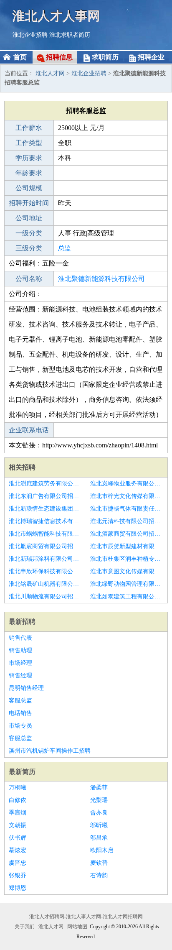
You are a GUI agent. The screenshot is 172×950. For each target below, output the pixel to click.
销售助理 (20, 650)
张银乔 (17, 875)
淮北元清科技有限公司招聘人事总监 (126, 521)
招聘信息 (59, 57)
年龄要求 (28, 172)
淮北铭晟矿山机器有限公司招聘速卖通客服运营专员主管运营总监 (45, 584)
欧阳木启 (102, 850)
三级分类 (28, 248)
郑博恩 (17, 888)
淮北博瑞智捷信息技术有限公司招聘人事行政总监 (45, 521)
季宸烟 (17, 813)
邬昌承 (99, 838)
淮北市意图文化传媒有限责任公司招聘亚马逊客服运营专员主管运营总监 (126, 571)
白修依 (17, 800)
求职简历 (105, 57)
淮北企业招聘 (30, 35)
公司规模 (28, 188)
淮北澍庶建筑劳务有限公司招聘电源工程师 (45, 483)
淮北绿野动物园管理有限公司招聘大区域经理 (126, 584)
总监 (64, 248)
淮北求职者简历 (69, 35)
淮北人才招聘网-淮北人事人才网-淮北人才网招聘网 (86, 916)
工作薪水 (28, 127)
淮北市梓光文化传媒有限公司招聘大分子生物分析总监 (126, 496)
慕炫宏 (17, 850)
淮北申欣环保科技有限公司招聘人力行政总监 (45, 571)
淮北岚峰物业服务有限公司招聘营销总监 (126, 483)
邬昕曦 (99, 825)
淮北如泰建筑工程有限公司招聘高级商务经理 (126, 596)
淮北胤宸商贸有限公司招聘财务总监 (45, 546)
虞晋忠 (17, 863)
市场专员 (20, 726)
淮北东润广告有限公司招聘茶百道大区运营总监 (45, 496)
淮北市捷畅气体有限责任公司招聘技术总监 (126, 509)
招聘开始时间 (29, 203)
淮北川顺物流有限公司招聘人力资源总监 (45, 596)
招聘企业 (151, 57)
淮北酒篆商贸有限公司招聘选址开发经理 (126, 534)
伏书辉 (17, 838)
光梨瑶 (99, 800)
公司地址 (28, 218)
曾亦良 (99, 813)
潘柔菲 (99, 787)
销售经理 (20, 675)
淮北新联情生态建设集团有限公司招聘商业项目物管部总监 (45, 509)
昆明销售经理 (26, 688)
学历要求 (28, 157)
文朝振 (17, 825)
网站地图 (77, 927)
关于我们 (25, 927)
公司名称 (28, 278)
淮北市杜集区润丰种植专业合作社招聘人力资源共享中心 (126, 559)
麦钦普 (99, 863)
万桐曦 (17, 787)
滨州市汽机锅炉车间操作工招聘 (50, 751)
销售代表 (20, 638)
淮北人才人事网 (56, 16)
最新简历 (22, 771)
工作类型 (28, 142)
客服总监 (20, 700)
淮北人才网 (50, 73)
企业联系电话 (29, 430)
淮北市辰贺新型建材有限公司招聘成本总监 (126, 546)
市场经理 (20, 663)
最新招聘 (22, 621)
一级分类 (28, 233)
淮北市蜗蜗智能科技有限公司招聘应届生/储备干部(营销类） (45, 534)
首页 (20, 57)
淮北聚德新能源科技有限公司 (101, 278)
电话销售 (20, 713)
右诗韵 (99, 875)
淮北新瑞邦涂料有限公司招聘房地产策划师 (45, 559)
